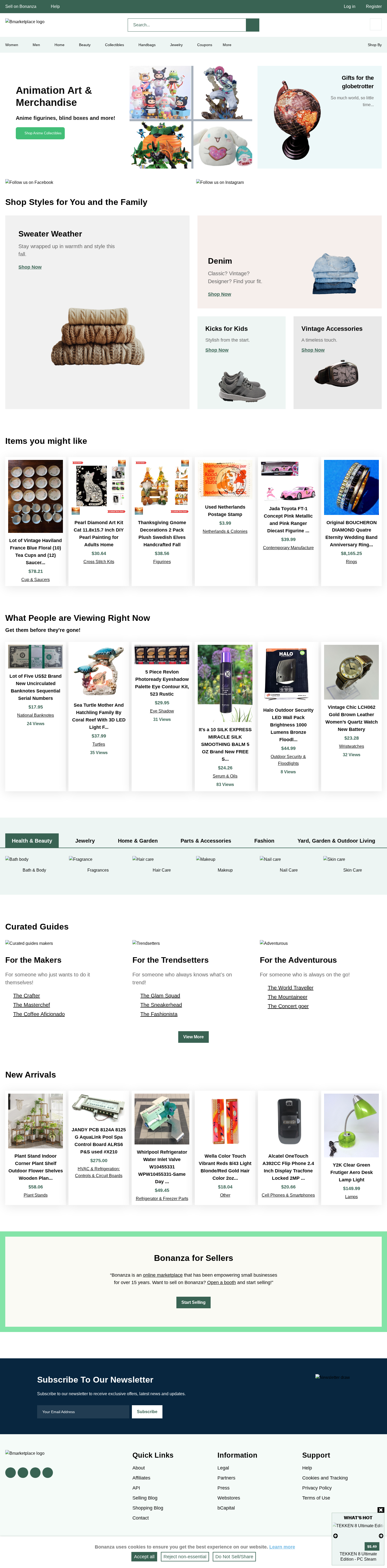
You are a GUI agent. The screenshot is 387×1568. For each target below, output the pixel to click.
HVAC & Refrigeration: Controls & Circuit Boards (98, 1172)
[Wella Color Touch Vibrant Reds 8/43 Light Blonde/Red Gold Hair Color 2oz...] (225, 1148)
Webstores (228, 1498)
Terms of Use (316, 1498)
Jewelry (176, 45)
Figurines (162, 561)
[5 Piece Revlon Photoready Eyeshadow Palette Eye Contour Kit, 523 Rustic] (162, 716)
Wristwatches (351, 746)
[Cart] (376, 24)
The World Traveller (291, 988)
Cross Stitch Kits (98, 561)
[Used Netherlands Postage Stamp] (225, 521)
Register (374, 6)
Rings (351, 561)
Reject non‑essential (184, 1556)
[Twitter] (23, 1472)
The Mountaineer (287, 997)
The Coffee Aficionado (39, 1014)
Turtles (98, 744)
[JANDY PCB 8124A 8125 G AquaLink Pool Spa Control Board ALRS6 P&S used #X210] (99, 1148)
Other (225, 1195)
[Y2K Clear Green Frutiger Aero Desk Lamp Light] (351, 1148)
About (138, 1468)
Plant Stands (36, 1195)
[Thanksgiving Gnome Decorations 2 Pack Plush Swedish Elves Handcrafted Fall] (162, 521)
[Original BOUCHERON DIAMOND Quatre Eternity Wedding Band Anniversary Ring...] (351, 521)
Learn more (282, 1547)
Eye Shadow (162, 711)
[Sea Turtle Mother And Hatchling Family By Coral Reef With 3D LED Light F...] (99, 716)
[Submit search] (252, 25)
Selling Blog (144, 1498)
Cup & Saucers (35, 579)
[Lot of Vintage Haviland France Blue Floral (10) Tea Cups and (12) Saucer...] (36, 521)
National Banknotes (35, 715)
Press (223, 1488)
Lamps (351, 1197)
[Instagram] (47, 1472)
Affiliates (141, 1478)
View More (193, 1037)
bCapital (226, 1508)
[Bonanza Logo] (24, 21)
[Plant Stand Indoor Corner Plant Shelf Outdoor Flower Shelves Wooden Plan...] (36, 1148)
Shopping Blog (147, 1508)
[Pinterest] (35, 1472)
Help (55, 6)
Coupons (204, 45)
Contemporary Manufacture (288, 547)
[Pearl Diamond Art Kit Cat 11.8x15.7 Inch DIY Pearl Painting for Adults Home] (99, 521)
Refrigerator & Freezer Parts (162, 1198)
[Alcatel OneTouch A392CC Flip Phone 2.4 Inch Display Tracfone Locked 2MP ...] (288, 1148)
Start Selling (193, 1302)
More (227, 45)
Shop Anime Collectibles (43, 133)
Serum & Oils (225, 776)
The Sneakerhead (161, 1005)
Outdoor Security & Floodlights (288, 760)
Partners (226, 1478)
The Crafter (26, 996)
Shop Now (30, 267)
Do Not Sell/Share (234, 1556)
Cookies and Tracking (325, 1478)
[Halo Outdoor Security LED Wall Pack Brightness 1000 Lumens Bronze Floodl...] (288, 716)
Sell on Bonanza (20, 6)
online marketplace (163, 1275)
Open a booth (221, 1282)
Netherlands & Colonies (225, 531)
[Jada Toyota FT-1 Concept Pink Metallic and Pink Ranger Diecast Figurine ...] (288, 521)
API (136, 1488)
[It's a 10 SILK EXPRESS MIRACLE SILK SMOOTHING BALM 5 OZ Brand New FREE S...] (225, 716)
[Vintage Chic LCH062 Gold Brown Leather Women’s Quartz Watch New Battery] (351, 716)
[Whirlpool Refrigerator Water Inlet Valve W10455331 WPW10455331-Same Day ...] (162, 1148)
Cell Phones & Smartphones (288, 1195)
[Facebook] (10, 1472)
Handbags (147, 45)
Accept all (144, 1556)
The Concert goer (288, 1006)
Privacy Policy (317, 1488)
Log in (349, 6)
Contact (140, 1518)
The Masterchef (31, 1005)
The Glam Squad (160, 996)
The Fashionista (158, 1014)
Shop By (375, 45)
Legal (223, 1468)
